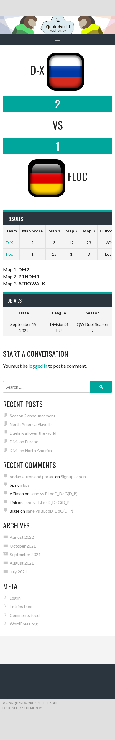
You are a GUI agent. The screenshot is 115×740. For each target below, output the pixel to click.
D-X (9, 242)
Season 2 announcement (32, 415)
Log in (15, 597)
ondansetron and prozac (32, 476)
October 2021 (23, 545)
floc (9, 254)
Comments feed (25, 615)
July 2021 (18, 571)
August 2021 (22, 562)
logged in (38, 366)
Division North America (31, 450)
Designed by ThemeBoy (22, 708)
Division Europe (24, 441)
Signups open (73, 476)
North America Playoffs (31, 424)
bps (26, 485)
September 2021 (25, 554)
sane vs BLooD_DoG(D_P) (54, 493)
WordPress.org (24, 623)
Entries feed (21, 606)
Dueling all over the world (33, 433)
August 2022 (22, 537)
